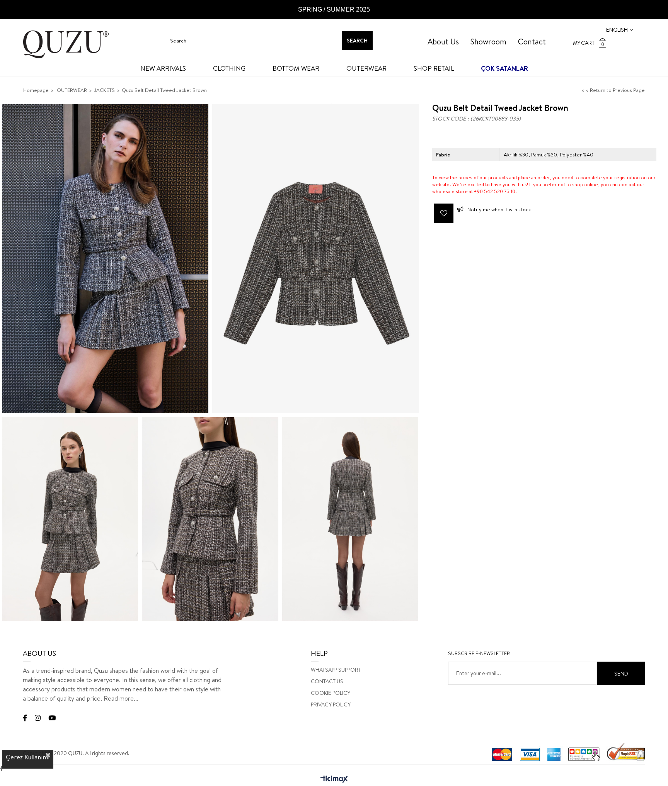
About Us (443, 41)
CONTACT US (327, 681)
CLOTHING (229, 68)
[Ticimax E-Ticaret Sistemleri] (334, 779)
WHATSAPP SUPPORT (336, 670)
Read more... (121, 698)
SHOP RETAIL (434, 68)
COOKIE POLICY (330, 693)
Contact (532, 41)
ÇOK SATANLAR (504, 68)
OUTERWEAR (366, 68)
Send (621, 673)
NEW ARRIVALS (163, 68)
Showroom (488, 41)
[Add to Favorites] (443, 213)
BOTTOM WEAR (296, 68)
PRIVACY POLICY (331, 704)
